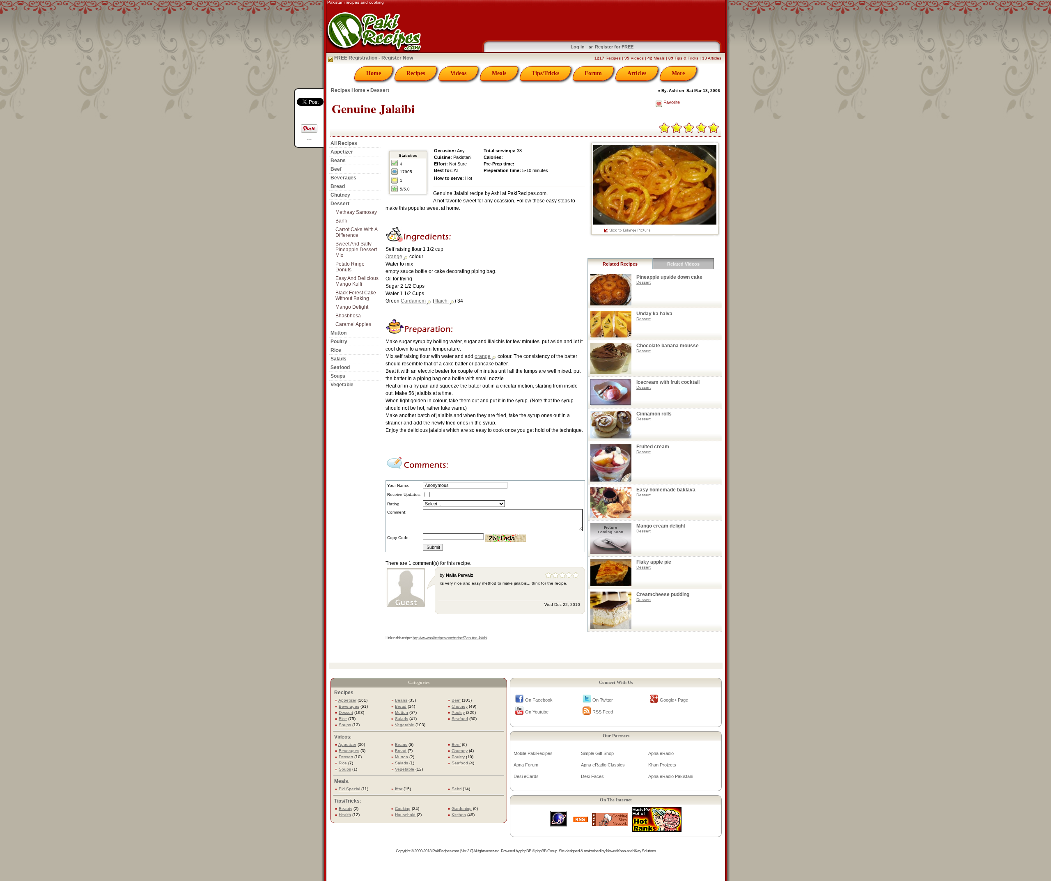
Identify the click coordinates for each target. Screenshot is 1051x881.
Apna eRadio (661, 753)
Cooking (403, 808)
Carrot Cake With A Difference (356, 232)
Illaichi (441, 301)
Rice (335, 350)
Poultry (338, 341)
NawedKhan (616, 851)
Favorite (671, 102)
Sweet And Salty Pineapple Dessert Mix (356, 249)
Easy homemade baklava (665, 490)
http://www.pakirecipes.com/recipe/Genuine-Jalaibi (450, 638)
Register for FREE (614, 46)
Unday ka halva (654, 314)
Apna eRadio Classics (603, 764)
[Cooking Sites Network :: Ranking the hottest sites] (610, 823)
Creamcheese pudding (662, 594)
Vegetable (341, 385)
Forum (593, 73)
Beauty (345, 808)
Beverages (343, 178)
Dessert (379, 90)
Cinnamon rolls (654, 414)
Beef (336, 169)
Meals (499, 73)
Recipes (415, 73)
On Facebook (539, 699)
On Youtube (536, 711)
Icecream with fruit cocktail (668, 382)
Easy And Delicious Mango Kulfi (357, 281)
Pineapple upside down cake (669, 277)
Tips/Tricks (545, 73)
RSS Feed (602, 711)
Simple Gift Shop (597, 753)
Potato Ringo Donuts (350, 267)
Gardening (462, 808)
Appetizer (341, 152)
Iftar (398, 789)
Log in (578, 46)
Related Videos (683, 264)
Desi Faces (592, 776)
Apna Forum (526, 764)
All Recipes (343, 143)
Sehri (456, 789)
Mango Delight (351, 307)
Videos (458, 73)
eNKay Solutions (643, 851)
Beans (338, 160)
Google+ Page (674, 699)
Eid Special (349, 789)
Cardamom (413, 301)
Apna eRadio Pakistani (670, 776)
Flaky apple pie (653, 562)
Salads (338, 359)
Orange (394, 256)
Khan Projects (662, 764)
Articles (636, 73)
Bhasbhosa (348, 316)
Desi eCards (526, 776)
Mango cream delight (660, 526)
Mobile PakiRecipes (533, 753)
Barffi (341, 221)
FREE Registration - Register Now (373, 58)
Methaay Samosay (356, 212)
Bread (337, 186)
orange (483, 356)
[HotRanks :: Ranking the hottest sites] (657, 829)
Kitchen (459, 814)
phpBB (525, 851)
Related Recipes (620, 264)
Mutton (338, 333)
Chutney (340, 195)
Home (373, 73)
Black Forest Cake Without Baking (355, 295)
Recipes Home (348, 90)
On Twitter (602, 699)
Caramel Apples (353, 324)
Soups (337, 376)
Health (345, 814)
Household (405, 814)
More (678, 73)
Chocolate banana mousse (667, 346)
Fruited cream (652, 447)
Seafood (340, 367)
